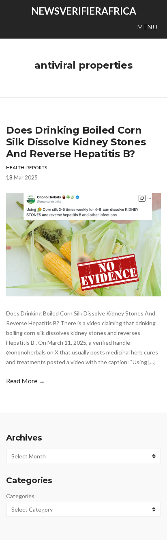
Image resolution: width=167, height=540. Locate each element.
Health (15, 167)
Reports (36, 167)
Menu (146, 27)
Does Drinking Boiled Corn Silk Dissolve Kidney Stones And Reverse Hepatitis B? (76, 142)
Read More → (25, 380)
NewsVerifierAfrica (83, 11)
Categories (20, 495)
